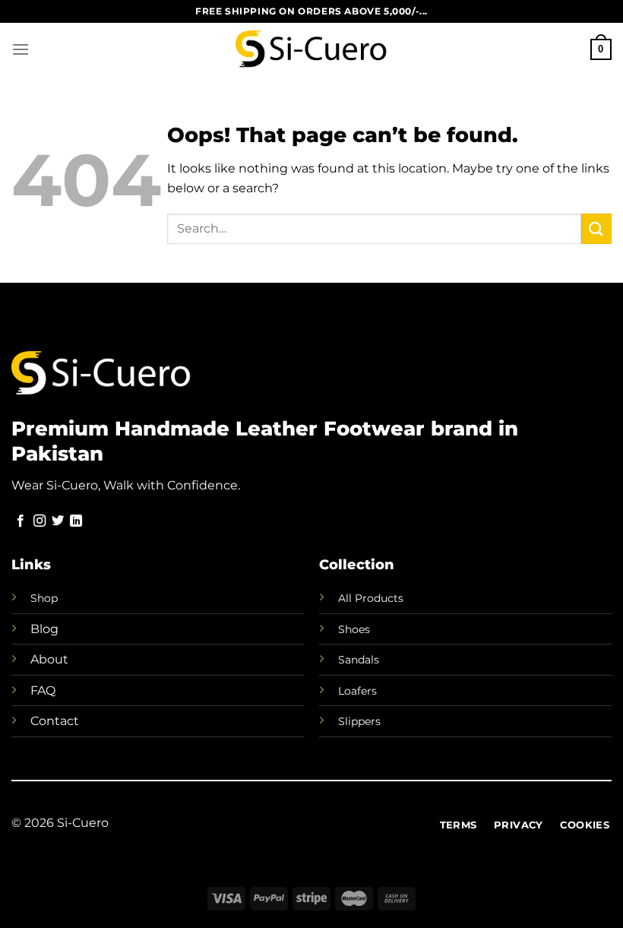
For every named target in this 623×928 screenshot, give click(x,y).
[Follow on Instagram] (39, 521)
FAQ (42, 690)
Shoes (354, 629)
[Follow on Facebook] (20, 521)
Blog (44, 629)
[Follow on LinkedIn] (76, 521)
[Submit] (596, 228)
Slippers (359, 721)
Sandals (358, 660)
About (49, 659)
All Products (370, 598)
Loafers (357, 691)
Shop (44, 598)
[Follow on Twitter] (58, 521)
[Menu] (20, 49)
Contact (54, 721)
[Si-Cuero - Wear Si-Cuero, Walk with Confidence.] (311, 49)
